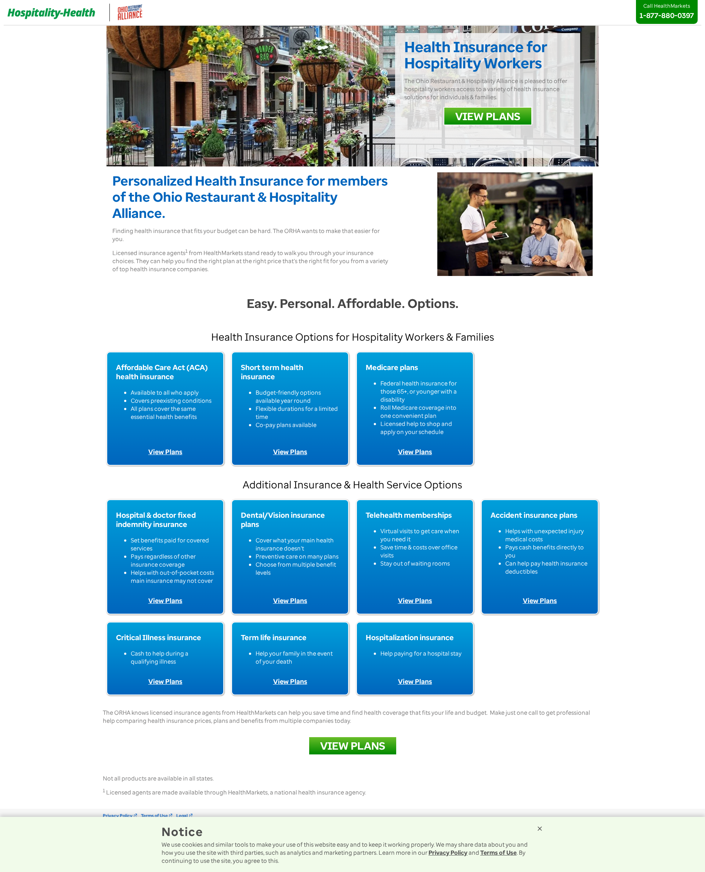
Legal (184, 815)
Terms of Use (157, 815)
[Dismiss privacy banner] (539, 828)
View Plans (165, 451)
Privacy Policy (120, 815)
